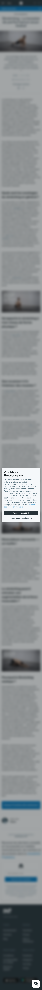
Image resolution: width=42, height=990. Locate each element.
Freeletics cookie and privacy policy (19, 506)
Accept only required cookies (21, 518)
